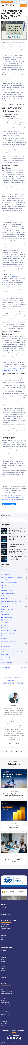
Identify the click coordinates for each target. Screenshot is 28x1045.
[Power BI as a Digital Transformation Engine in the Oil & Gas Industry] (14, 779)
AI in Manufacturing (6, 588)
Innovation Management (7, 644)
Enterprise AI (4, 625)
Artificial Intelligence (7, 596)
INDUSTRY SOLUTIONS (8, 921)
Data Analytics (7, 677)
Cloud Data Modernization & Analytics (11, 601)
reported (16, 42)
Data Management (18, 677)
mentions (10, 216)
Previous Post (6, 667)
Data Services (20, 683)
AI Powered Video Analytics (8, 593)
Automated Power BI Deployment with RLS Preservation (14, 827)
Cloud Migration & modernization (9, 604)
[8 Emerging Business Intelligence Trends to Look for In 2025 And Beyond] (14, 843)
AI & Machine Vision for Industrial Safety (11, 580)
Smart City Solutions (6, 662)
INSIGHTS (4, 984)
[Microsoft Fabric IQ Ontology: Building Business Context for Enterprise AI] (4, 539)
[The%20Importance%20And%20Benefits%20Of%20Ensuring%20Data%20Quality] (6, 751)
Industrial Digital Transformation (9, 641)
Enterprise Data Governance (8, 630)
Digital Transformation (7, 617)
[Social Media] (8, 1038)
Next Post (22, 667)
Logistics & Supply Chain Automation (10, 649)
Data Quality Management (13, 680)
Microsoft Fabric (5, 654)
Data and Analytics (6, 614)
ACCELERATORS (6, 947)
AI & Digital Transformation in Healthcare (11, 577)
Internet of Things (6, 646)
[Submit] (25, 520)
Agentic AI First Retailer (7, 572)
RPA (2, 659)
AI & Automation (5, 574)
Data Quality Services (9, 683)
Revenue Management (7, 657)
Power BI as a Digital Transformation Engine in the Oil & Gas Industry (14, 794)
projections (15, 276)
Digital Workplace (5, 622)
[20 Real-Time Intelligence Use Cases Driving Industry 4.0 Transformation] (4, 559)
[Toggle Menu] (3, 5)
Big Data (8, 674)
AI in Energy (4, 585)
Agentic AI (3, 569)
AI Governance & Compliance (9, 582)
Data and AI (4, 612)
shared (9, 213)
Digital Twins (4, 620)
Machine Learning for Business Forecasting (12, 652)
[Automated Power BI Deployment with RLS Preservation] (14, 811)
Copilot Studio (5, 606)
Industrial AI (4, 638)
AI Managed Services (6, 590)
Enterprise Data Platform (7, 633)
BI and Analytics (5, 598)
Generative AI (4, 636)
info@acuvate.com (14, 1035)
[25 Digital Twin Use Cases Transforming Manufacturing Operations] (4, 545)
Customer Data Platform (7, 609)
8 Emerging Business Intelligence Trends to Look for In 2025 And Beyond (14, 859)
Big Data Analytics (17, 674)
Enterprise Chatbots (6, 628)
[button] (7, 2)
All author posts (14, 743)
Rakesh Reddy (14, 705)
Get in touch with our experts (9, 504)
